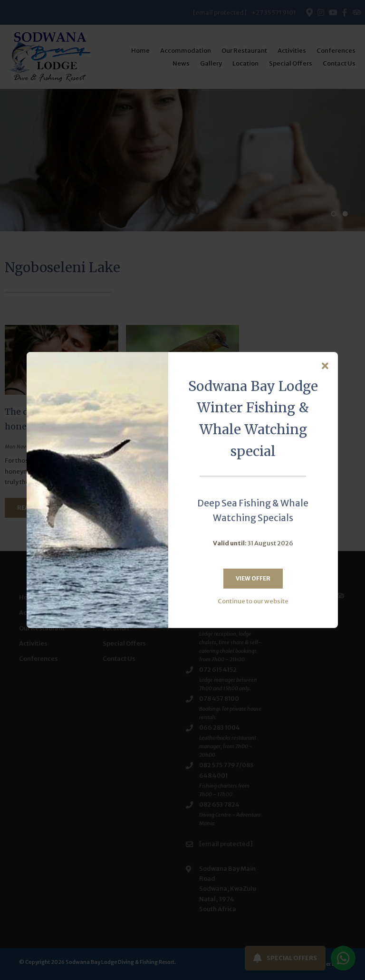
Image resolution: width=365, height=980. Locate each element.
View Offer (253, 578)
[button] (325, 366)
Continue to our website (253, 601)
